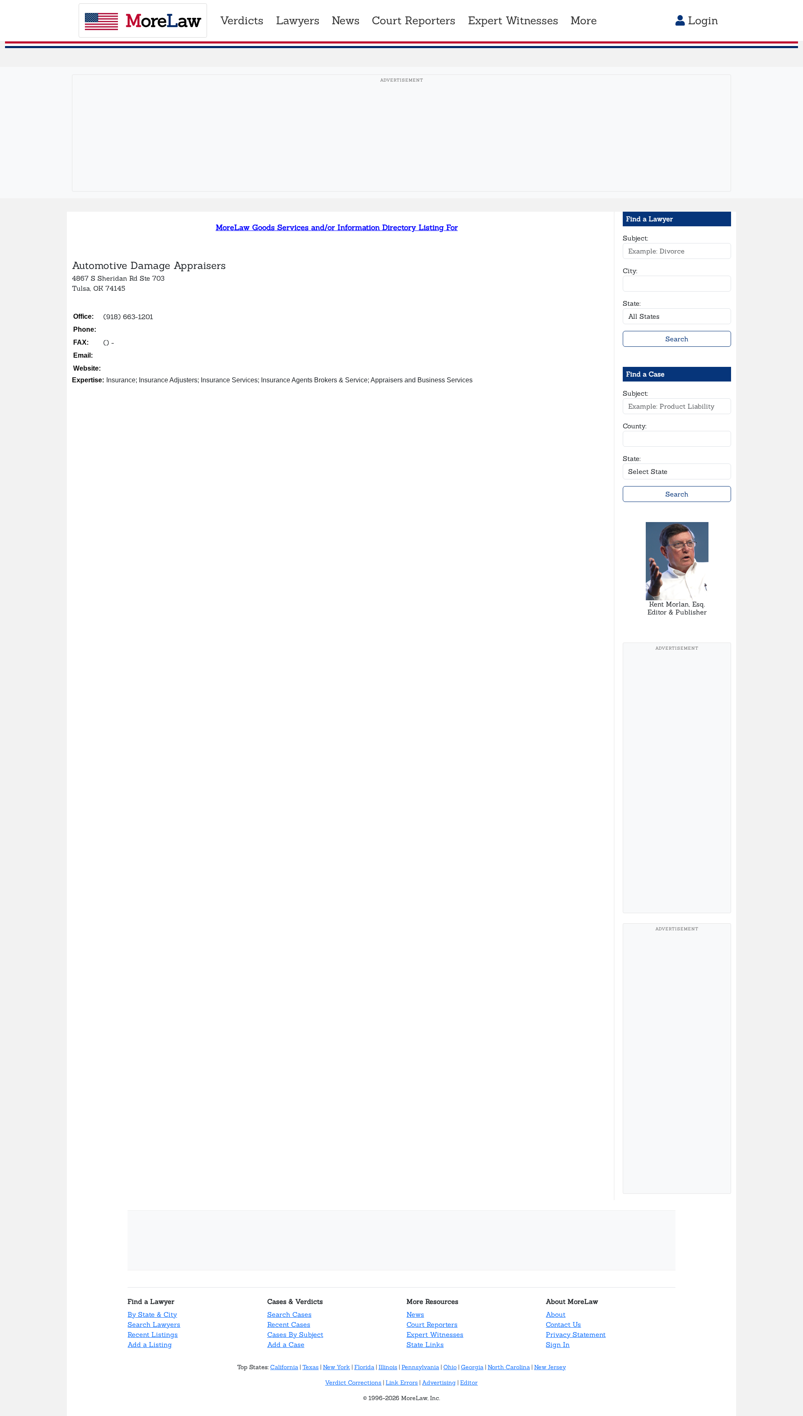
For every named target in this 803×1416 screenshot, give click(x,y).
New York (336, 1367)
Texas (310, 1367)
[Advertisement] (401, 146)
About (555, 1314)
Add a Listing (150, 1344)
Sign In (558, 1344)
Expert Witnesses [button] (513, 20)
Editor (469, 1382)
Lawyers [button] (298, 20)
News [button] (346, 20)
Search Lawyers (154, 1324)
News (415, 1314)
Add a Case (285, 1344)
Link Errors (402, 1382)
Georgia (472, 1367)
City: (630, 270)
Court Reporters (432, 1324)
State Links (425, 1344)
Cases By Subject (295, 1334)
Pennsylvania (420, 1367)
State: (632, 303)
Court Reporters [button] (413, 20)
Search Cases (289, 1314)
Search (676, 339)
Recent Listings (153, 1334)
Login (701, 20)
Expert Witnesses (435, 1334)
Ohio (450, 1367)
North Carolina (509, 1367)
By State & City (152, 1314)
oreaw (163, 20)
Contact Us (563, 1324)
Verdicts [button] (241, 20)
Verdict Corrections (353, 1382)
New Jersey (550, 1367)
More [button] (583, 20)
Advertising (439, 1382)
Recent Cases (288, 1324)
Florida (364, 1367)
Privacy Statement (576, 1334)
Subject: (635, 238)
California (284, 1367)
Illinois (387, 1367)
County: (635, 426)
